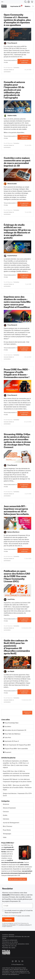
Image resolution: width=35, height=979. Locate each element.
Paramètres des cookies (8, 947)
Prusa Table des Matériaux (12, 734)
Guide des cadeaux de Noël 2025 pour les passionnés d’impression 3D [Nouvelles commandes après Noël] (17, 646)
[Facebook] (12, 961)
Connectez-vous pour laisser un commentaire (11, 69)
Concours (6, 811)
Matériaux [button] (28, 6)
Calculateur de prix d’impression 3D (15, 730)
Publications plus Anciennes (27, 712)
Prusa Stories (7, 830)
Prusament (7, 752)
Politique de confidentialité (9, 925)
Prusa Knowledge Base (11, 723)
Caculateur (7, 726)
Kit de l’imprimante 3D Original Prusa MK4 (17, 745)
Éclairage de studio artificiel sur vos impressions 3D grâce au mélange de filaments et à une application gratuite (17, 230)
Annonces (6, 804)
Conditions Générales (8, 934)
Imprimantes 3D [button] (16, 6)
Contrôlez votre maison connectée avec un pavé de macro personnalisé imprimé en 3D (17, 161)
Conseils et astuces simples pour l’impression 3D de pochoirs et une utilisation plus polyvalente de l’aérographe (14, 89)
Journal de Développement (11, 822)
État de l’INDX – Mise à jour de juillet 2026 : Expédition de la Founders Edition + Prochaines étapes (17, 787)
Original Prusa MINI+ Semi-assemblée (16, 748)
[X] (19, 961)
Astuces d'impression (9, 808)
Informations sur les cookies (10, 942)
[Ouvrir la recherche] (25, 1)
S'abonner (8, 919)
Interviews (6, 819)
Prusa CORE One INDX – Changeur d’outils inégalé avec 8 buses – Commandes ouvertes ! (16, 373)
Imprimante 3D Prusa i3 (11, 741)
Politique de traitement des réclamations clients (15, 944)
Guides (7, 103)
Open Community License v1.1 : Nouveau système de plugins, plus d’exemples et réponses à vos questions (17, 19)
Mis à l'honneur (7, 31)
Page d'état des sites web (9, 945)
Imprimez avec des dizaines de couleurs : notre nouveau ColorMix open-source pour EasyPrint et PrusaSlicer (17, 301)
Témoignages (7, 833)
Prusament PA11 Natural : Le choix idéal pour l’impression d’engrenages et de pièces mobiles (17, 780)
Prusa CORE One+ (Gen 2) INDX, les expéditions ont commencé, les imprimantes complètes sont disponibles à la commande (16, 773)
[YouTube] (22, 961)
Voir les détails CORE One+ (17, 879)
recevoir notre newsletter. (23, 915)
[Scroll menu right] (33, 6)
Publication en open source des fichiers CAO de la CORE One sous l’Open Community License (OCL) (17, 576)
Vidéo (4, 837)
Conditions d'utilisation (24, 925)
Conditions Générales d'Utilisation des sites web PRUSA (15, 937)
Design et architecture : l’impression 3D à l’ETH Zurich (17, 794)
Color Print (7, 737)
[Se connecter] (28, 1)
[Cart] (32, 1)
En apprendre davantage (24, 61)
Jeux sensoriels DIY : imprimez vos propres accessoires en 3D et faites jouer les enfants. (16, 509)
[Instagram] (16, 961)
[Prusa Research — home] (4, 6)
